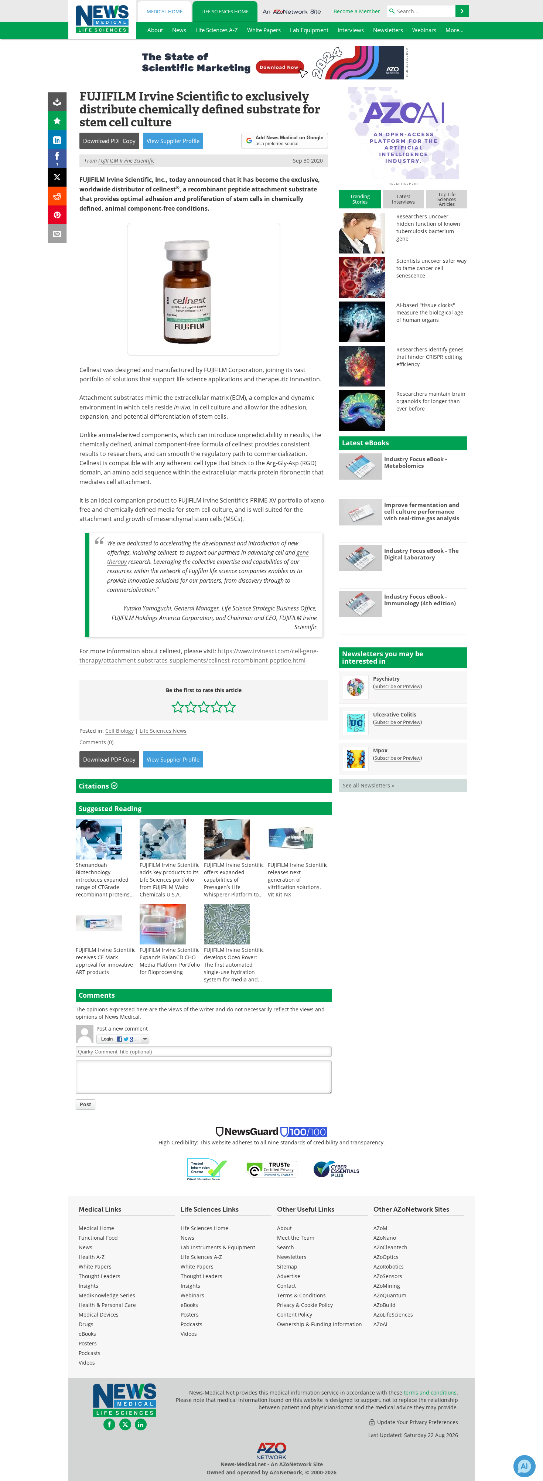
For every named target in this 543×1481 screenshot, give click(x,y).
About (284, 1228)
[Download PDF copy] (57, 101)
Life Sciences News (163, 730)
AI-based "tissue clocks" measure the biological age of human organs (429, 312)
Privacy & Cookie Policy (305, 1304)
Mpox (380, 750)
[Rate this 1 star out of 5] (177, 706)
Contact (286, 1285)
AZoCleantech (390, 1247)
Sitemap (287, 1266)
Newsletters (292, 1256)
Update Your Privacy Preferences (417, 1422)
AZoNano (384, 1237)
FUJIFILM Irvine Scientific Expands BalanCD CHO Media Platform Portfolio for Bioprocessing (170, 961)
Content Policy (294, 1314)
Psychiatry (386, 678)
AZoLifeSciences (393, 1314)
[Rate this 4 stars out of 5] (216, 706)
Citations (95, 786)
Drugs (86, 1324)
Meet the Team (295, 1237)
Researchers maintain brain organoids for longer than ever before (430, 401)
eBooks (87, 1333)
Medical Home (164, 11)
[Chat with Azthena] (524, 1466)
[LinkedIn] (57, 139)
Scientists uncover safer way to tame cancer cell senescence (431, 268)
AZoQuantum (389, 1295)
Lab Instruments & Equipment (218, 1247)
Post (85, 1104)
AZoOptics (386, 1256)
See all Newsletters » (368, 785)
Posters (88, 1343)
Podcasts (89, 1352)
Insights (88, 1285)
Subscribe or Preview (397, 686)
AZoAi (380, 1324)
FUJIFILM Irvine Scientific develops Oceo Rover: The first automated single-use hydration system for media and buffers (234, 968)
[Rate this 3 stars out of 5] (203, 706)
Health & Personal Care (107, 1304)
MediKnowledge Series (107, 1295)
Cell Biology (119, 730)
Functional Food (98, 1237)
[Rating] (57, 120)
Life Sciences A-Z (201, 1256)
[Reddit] (57, 196)
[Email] (57, 233)
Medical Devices (99, 1314)
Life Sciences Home (225, 11)
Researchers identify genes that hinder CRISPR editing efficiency (430, 357)
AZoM (380, 1228)
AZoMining (386, 1285)
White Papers (95, 1266)
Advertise (288, 1276)
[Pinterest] (57, 214)
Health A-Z (92, 1256)
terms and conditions (430, 1392)
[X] (57, 177)
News (85, 1247)
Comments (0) (96, 742)
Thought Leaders (99, 1276)
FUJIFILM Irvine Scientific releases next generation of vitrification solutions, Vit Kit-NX (298, 879)
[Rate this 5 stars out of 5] (229, 706)
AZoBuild (384, 1304)
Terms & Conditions (301, 1295)
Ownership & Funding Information (319, 1324)
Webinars (192, 1295)
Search (285, 1247)
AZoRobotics (388, 1266)
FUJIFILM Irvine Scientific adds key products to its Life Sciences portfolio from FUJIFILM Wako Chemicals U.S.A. (169, 879)
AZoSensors (387, 1276)
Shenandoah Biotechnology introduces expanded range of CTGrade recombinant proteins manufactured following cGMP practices (105, 887)
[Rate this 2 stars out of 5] (190, 706)
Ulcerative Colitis (394, 714)
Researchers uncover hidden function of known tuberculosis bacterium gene (428, 227)
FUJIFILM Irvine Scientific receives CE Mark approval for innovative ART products (106, 961)
